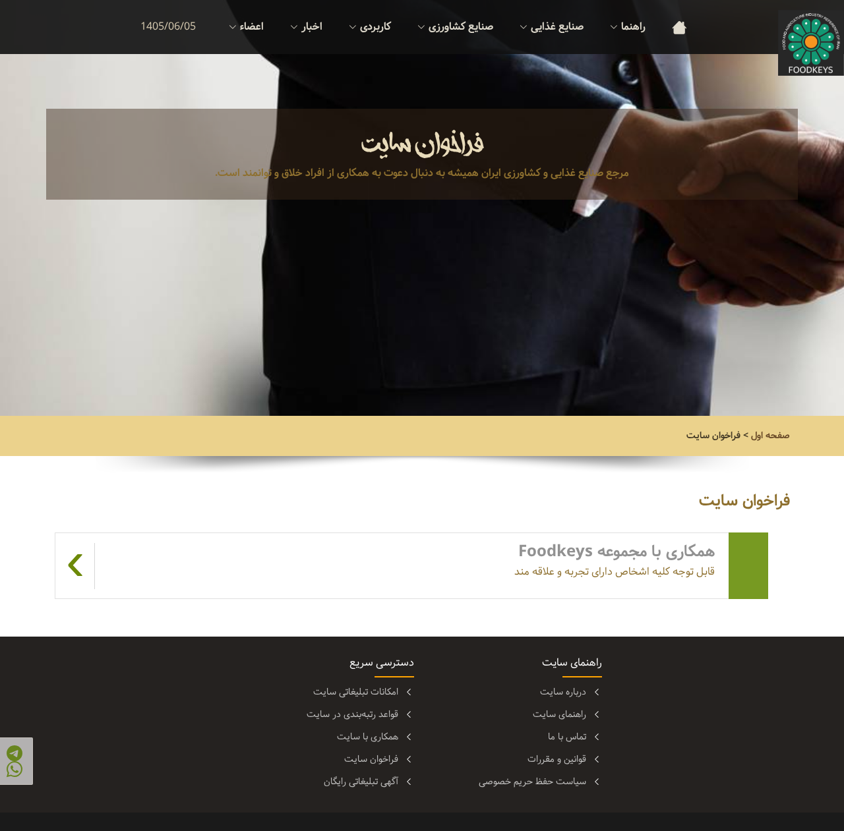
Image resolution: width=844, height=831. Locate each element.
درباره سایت (563, 692)
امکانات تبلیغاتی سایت (355, 692)
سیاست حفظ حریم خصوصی (532, 781)
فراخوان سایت (371, 759)
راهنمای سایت (559, 714)
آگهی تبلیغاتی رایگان (361, 781)
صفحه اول (770, 435)
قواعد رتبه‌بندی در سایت (352, 714)
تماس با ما (567, 736)
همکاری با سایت (367, 736)
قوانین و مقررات (557, 759)
